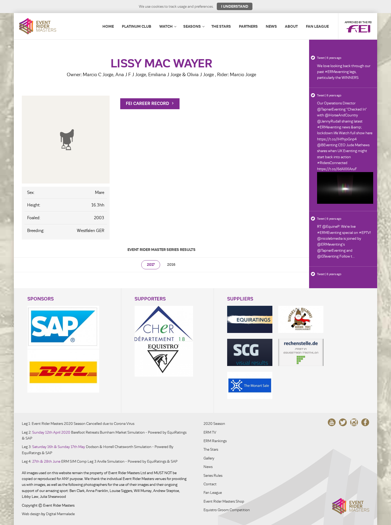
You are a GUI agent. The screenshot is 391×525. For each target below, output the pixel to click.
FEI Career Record (148, 103)
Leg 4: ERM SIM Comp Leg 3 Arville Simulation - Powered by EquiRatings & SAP (99, 461)
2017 (151, 265)
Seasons (192, 26)
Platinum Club (136, 26)
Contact (210, 484)
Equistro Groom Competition (226, 510)
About (291, 26)
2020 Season (214, 424)
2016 (171, 265)
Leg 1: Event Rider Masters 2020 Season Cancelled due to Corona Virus (78, 424)
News (271, 26)
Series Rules (212, 476)
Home (108, 26)
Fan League (317, 26)
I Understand (234, 6)
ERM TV (209, 432)
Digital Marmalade (60, 514)
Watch (166, 26)
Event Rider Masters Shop (223, 501)
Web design (31, 514)
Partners (248, 26)
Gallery (208, 458)
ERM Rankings (215, 441)
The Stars (221, 26)
